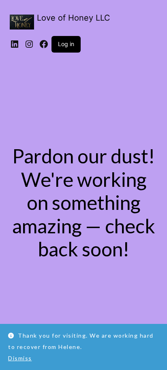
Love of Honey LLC (73, 18)
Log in (66, 43)
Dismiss (20, 358)
